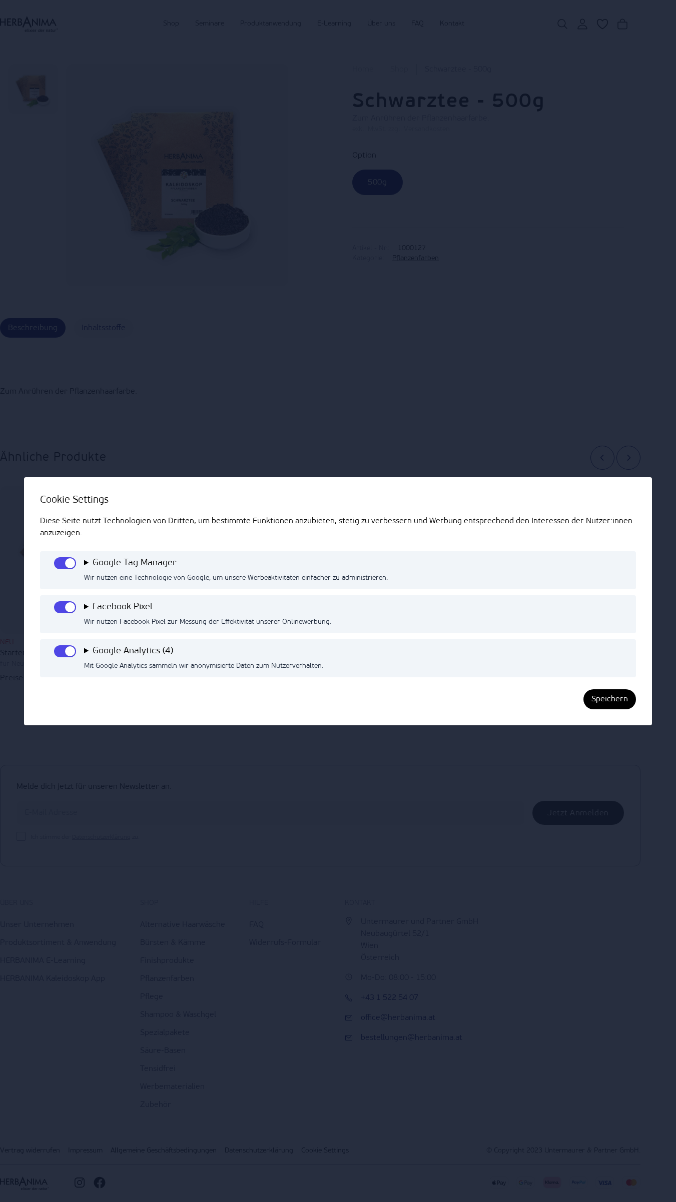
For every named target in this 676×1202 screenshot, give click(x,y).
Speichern (609, 699)
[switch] (65, 563)
